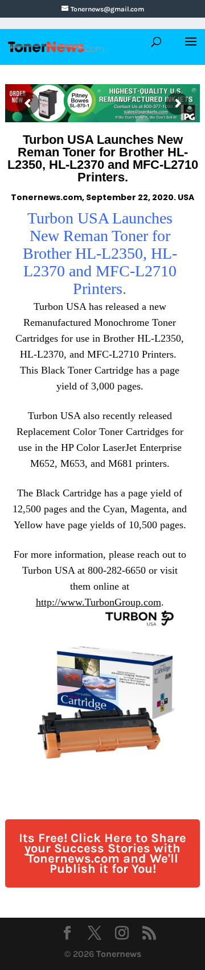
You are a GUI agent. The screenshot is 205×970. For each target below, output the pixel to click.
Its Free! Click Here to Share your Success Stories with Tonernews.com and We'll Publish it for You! (102, 853)
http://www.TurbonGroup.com (98, 602)
